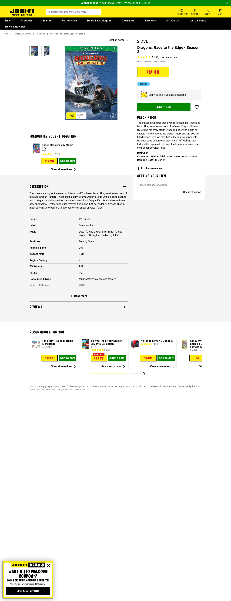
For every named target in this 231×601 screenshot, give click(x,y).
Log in (151, 94)
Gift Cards (172, 20)
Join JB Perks (197, 20)
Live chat (127, 2)
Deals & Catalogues (99, 20)
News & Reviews (15, 26)
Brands (47, 20)
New (7, 20)
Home (5, 34)
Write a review (170, 57)
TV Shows (40, 34)
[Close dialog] (48, 565)
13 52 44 (145, 2)
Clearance (128, 20)
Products (26, 20)
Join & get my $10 (28, 591)
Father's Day (69, 20)
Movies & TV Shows (22, 34)
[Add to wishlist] (197, 107)
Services (150, 20)
